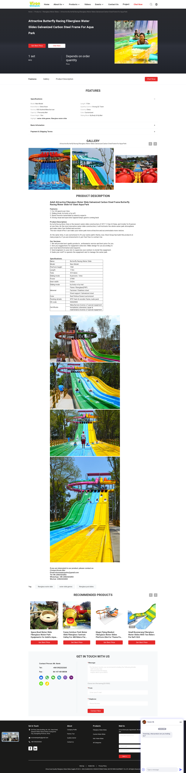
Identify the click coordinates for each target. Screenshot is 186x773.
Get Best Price (37, 46)
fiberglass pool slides (86, 586)
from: (90, 688)
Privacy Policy (103, 766)
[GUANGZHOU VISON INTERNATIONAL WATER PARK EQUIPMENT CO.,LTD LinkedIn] (35, 748)
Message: (91, 663)
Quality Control (71, 738)
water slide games (66, 586)
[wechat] (53, 677)
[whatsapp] (47, 677)
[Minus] (180, 722)
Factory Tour (71, 734)
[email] (41, 677)
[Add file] (143, 769)
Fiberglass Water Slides (51, 12)
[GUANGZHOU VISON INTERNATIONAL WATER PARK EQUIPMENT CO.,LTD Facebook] (30, 748)
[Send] (180, 769)
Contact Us (70, 742)
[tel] (53, 684)
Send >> (124, 756)
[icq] (41, 684)
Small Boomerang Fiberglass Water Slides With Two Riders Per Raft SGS (141, 634)
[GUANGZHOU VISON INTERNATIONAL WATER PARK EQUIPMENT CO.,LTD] (35, 4)
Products (38, 12)
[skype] (59, 677)
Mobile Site (91, 766)
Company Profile (72, 729)
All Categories (97, 742)
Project (126, 4)
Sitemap (81, 766)
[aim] (47, 684)
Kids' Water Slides (98, 738)
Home (30, 12)
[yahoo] (71, 677)
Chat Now (56, 46)
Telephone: (92, 699)
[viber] (65, 677)
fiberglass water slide (45, 586)
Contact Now (96, 711)
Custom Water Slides (99, 734)
